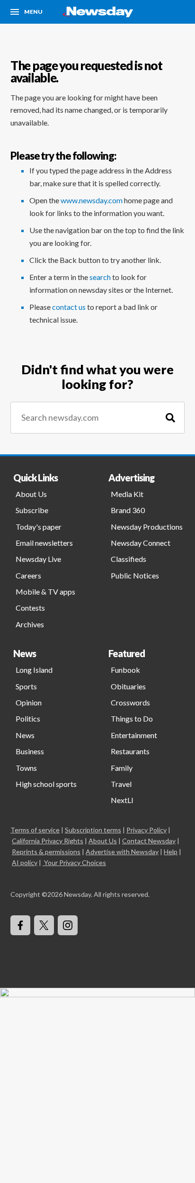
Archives (30, 624)
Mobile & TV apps (45, 591)
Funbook (125, 669)
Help (170, 852)
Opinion (29, 702)
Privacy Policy (146, 830)
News (25, 735)
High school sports (46, 783)
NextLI (122, 799)
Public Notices (135, 575)
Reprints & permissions (46, 852)
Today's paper (39, 526)
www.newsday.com (92, 200)
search (100, 276)
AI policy (24, 862)
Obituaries (128, 686)
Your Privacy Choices (75, 862)
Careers (28, 575)
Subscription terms (93, 830)
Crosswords (130, 702)
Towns (26, 767)
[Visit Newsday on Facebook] (20, 925)
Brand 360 (128, 510)
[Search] (170, 417)
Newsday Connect (140, 542)
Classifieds (128, 558)
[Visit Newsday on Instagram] (68, 925)
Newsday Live (38, 558)
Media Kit (127, 493)
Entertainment (134, 735)
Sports (26, 686)
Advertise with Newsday (122, 852)
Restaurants (130, 751)
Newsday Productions (147, 526)
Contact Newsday (149, 841)
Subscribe (32, 510)
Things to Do (132, 718)
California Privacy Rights (47, 841)
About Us (31, 493)
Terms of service (35, 830)
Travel (121, 783)
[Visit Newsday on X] (44, 925)
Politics (28, 718)
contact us (69, 306)
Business (30, 751)
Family (122, 767)
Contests (30, 607)
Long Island (34, 669)
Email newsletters (44, 542)
